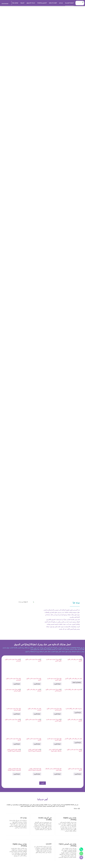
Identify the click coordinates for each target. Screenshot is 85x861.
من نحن (61, 2)
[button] (83, 299)
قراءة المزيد (57, 684)
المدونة (22, 2)
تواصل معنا (15, 2)
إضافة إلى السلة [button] (77, 682)
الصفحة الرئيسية (69, 2)
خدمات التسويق (31, 2)
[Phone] (81, 849)
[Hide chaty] (81, 857)
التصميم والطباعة (42, 2)
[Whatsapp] (81, 853)
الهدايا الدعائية (53, 2)
